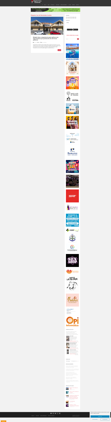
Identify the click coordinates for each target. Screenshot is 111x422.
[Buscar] (78, 39)
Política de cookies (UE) (51, 415)
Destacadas (57, 4)
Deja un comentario (43, 42)
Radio (45, 4)
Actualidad (52, 4)
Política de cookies (96, 413)
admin (39, 42)
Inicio (48, 4)
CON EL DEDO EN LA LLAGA (72, 35)
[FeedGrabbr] (72, 354)
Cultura (70, 4)
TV (42, 4)
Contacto (77, 4)
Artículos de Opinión (63, 4)
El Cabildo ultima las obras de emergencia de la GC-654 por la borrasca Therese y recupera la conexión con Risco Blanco (72, 370)
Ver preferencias (105, 419)
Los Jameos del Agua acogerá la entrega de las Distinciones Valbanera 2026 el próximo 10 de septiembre (72, 381)
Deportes (73, 4)
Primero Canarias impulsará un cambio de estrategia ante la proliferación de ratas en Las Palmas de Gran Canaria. (72, 366)
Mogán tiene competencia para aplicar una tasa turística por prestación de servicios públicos (45, 38)
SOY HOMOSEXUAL (72, 401)
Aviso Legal (37, 415)
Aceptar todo (100, 416)
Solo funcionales (95, 419)
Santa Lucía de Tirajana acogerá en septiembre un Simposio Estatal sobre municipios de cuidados (71, 378)
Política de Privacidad (43, 415)
